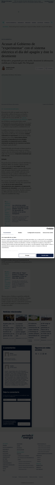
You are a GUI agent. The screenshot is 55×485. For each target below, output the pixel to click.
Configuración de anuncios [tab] (34, 232)
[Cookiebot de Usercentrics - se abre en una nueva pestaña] (47, 229)
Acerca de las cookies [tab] (48, 232)
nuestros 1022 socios (12, 239)
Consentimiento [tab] (7, 232)
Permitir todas (45, 255)
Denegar (27, 255)
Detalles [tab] (20, 232)
